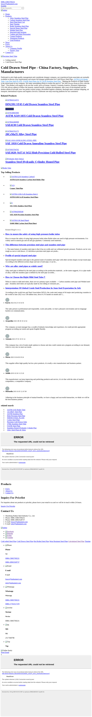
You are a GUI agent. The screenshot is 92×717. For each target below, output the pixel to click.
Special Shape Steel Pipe (18, 28)
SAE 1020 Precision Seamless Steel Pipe (24, 215)
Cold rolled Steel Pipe (8, 541)
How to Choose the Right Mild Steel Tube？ (25, 277)
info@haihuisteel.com (18, 524)
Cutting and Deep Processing (20, 34)
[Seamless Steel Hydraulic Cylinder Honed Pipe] (14, 159)
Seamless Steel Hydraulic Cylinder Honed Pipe (32, 161)
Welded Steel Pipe (16, 30)
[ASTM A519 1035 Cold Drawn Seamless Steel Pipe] (12, 113)
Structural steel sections (18, 32)
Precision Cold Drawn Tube (17, 422)
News (7, 42)
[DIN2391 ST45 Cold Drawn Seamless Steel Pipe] (12, 100)
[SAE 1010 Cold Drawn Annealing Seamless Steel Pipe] (21, 140)
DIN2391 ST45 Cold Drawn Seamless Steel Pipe (32, 104)
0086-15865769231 (12, 558)
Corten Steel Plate (13, 420)
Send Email (5, 652)
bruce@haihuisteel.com (19, 522)
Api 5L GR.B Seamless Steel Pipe (49, 81)
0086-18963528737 (12, 562)
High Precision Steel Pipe (16, 416)
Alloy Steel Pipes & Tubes (16, 430)
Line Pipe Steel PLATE (13, 81)
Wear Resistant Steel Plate (58, 541)
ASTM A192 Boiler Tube (16, 410)
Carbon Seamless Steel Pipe (20, 20)
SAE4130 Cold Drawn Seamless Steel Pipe (29, 125)
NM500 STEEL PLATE (15, 418)
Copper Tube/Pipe (16, 188)
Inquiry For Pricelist (8, 506)
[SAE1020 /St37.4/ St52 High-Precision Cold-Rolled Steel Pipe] (12, 150)
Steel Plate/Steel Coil (17, 22)
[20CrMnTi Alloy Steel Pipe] (12, 131)
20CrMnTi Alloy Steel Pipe (21, 134)
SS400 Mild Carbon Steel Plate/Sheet (23, 223)
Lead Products (15, 40)
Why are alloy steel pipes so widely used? (24, 266)
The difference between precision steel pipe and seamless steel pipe (35, 245)
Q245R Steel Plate (13, 426)
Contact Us (9, 52)
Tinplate (88, 541)
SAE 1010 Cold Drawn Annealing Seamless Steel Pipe (36, 143)
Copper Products (16, 36)
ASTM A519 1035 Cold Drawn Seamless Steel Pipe (34, 115)
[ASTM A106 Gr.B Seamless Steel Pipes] (24, 194)
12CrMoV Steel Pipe (14, 412)
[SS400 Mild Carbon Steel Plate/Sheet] (19, 220)
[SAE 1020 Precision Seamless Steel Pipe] (16, 212)
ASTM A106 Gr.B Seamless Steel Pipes (24, 197)
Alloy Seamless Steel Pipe (19, 18)
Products (8, 16)
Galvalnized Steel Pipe (76, 541)
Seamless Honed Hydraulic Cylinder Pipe (22, 428)
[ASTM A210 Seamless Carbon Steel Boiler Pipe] (22, 177)
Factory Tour (14, 50)
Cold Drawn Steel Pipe (25, 541)
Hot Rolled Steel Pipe (41, 541)
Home (7, 14)
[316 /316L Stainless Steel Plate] (11, 203)
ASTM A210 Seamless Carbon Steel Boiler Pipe (27, 180)
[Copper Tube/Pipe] (12, 185)
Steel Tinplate (15, 24)
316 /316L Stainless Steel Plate (21, 206)
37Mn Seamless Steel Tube (16, 424)
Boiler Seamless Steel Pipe (19, 26)
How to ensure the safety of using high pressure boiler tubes (32, 234)
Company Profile (16, 48)
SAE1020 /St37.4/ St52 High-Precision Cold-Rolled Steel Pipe (40, 152)
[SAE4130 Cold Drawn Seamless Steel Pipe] (12, 122)
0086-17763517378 (12, 604)
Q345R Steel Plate (29, 81)
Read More (10, 109)
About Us (8, 46)
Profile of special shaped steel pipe (20, 255)
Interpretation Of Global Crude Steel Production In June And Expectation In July (43, 288)
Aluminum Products (17, 38)
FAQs (7, 44)
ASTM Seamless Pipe (15, 414)
